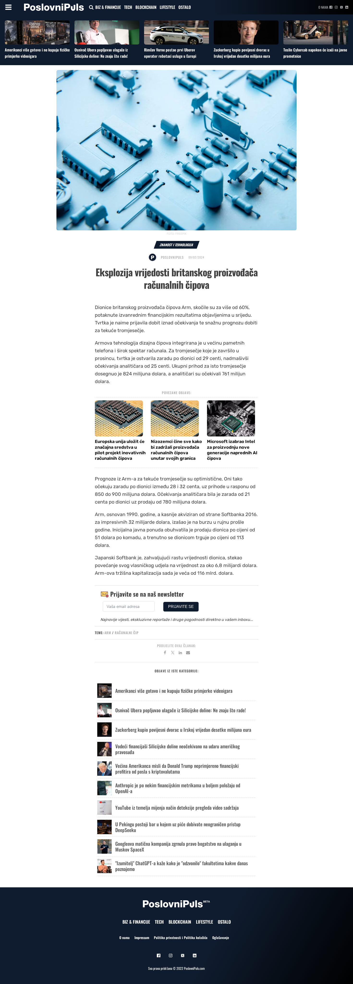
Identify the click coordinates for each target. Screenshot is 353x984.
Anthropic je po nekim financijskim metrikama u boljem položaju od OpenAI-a (177, 788)
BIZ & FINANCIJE (108, 7)
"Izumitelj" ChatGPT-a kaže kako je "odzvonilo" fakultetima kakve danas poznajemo (181, 865)
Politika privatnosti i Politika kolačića (180, 937)
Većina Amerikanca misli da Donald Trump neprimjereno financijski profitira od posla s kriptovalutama (177, 768)
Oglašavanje (220, 937)
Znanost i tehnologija (176, 244)
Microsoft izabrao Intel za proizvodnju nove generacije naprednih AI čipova (232, 450)
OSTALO (184, 7)
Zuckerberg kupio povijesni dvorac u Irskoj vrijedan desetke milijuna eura (242, 53)
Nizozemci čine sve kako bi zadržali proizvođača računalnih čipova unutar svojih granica (176, 450)
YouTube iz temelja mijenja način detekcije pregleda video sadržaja (177, 807)
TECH (128, 7)
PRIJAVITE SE (181, 607)
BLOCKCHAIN (145, 7)
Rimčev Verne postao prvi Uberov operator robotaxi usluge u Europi (170, 53)
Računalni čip (127, 632)
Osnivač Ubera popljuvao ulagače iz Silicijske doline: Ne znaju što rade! (101, 53)
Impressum (141, 937)
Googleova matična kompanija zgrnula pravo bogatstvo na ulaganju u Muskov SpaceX (178, 846)
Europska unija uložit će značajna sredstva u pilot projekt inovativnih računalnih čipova (120, 450)
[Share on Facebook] (165, 653)
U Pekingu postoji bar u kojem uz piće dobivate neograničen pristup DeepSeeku (178, 826)
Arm (107, 632)
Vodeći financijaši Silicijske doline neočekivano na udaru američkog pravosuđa (177, 749)
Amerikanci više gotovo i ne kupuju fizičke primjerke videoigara (173, 690)
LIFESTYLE (167, 7)
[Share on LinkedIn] (180, 653)
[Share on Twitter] (172, 653)
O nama (323, 7)
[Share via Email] (188, 653)
